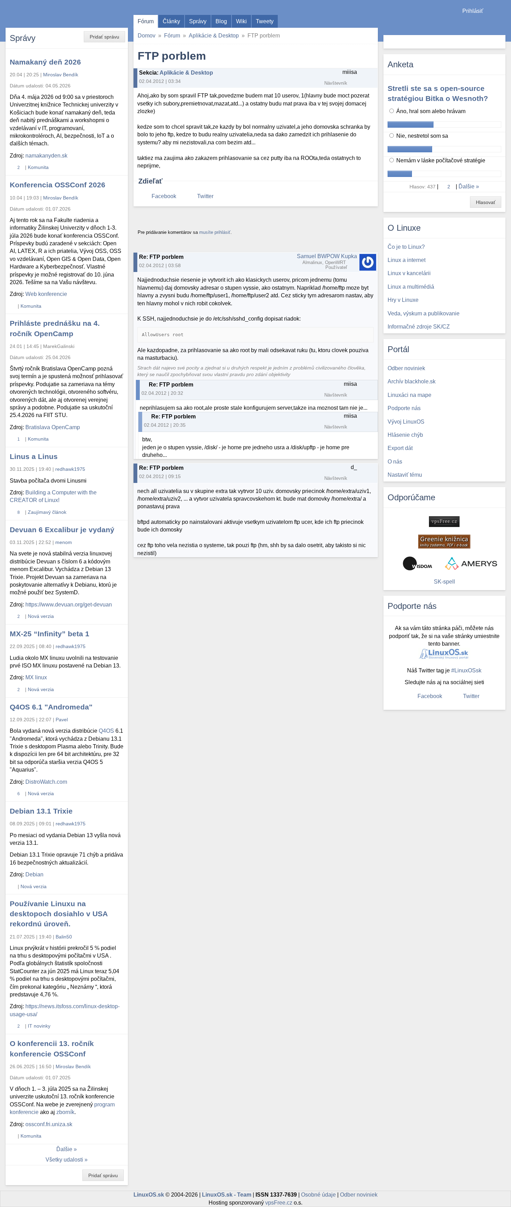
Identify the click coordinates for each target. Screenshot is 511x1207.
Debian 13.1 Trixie (41, 811)
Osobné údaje (318, 1195)
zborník (65, 1112)
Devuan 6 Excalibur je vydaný (62, 530)
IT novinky (39, 1026)
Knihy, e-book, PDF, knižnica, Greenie (444, 542)
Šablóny (502, 24)
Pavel (62, 719)
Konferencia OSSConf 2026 (57, 185)
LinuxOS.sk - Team (226, 1195)
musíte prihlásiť (214, 232)
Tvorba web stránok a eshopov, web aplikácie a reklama (471, 563)
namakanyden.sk (46, 156)
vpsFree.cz (278, 1203)
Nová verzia (41, 616)
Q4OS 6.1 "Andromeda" (51, 707)
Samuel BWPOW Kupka (327, 256)
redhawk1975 (70, 469)
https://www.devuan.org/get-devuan (68, 604)
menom (63, 542)
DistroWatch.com (46, 782)
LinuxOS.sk (45, 14)
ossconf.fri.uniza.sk (48, 1124)
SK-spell (444, 582)
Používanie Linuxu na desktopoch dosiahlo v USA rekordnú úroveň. (58, 914)
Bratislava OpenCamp (52, 427)
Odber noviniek (359, 1195)
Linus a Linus (34, 456)
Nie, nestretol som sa (421, 136)
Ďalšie (64, 1149)
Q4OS (106, 731)
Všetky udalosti (64, 1160)
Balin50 (64, 937)
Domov (146, 36)
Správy (197, 21)
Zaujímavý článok (47, 512)
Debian (34, 874)
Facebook (164, 196)
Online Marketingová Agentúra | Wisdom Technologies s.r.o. (417, 563)
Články (171, 21)
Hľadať (499, 42)
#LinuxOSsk (466, 670)
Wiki (241, 21)
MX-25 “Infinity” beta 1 (49, 634)
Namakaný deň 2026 (45, 62)
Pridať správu (104, 37)
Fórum (146, 21)
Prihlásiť (472, 11)
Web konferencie (46, 294)
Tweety (265, 21)
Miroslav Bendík (60, 74)
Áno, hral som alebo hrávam (430, 111)
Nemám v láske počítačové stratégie (440, 160)
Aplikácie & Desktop (214, 36)
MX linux (36, 677)
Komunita (38, 167)
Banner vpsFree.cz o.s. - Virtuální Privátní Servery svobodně (444, 521)
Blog (221, 21)
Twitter (205, 196)
